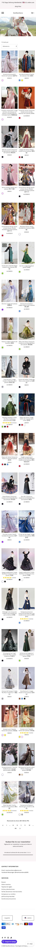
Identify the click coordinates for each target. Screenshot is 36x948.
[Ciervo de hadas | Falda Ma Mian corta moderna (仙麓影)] (27, 366)
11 (25, 825)
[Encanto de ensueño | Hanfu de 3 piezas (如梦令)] (10, 61)
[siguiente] (20, 828)
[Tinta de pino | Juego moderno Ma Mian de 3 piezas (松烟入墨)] (10, 366)
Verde (3, 273)
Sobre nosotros (6, 884)
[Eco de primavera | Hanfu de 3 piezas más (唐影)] (27, 61)
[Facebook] (2, 938)
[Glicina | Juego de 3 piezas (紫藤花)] (10, 291)
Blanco (20, 234)
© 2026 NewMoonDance (8, 946)
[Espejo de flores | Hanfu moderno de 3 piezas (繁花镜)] (27, 137)
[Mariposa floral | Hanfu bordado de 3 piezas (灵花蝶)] (27, 214)
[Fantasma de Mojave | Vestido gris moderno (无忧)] (27, 792)
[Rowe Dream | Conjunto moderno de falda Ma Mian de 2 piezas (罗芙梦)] (10, 483)
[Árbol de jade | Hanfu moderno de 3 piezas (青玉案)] (10, 792)
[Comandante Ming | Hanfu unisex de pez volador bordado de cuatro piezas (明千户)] (27, 175)
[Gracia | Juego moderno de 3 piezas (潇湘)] (10, 328)
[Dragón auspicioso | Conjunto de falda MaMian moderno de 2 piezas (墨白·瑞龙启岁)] (27, 444)
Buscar (4, 882)
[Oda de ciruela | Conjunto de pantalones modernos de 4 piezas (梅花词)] (10, 137)
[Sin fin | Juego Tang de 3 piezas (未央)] (27, 253)
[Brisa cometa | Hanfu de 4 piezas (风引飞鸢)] (10, 175)
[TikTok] (11, 938)
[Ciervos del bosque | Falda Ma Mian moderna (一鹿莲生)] (10, 678)
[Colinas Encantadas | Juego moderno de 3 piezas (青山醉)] (27, 291)
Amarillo (22, 80)
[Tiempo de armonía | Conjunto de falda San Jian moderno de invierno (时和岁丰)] (27, 599)
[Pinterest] (5, 938)
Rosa (3, 80)
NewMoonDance (18, 13)
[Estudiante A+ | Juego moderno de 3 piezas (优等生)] (27, 678)
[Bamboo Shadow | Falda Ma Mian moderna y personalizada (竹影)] (10, 404)
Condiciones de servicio (9, 899)
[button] (7, 422)
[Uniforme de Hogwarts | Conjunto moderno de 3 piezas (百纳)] (27, 640)
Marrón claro (22, 775)
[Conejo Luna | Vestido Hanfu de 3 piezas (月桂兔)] (10, 716)
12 (29, 825)
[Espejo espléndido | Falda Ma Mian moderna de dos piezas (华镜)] (10, 559)
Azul (20, 80)
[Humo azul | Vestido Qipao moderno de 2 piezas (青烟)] (10, 253)
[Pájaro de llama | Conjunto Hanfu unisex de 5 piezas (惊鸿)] (10, 444)
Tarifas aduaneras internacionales (12, 891)
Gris (3, 387)
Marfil (20, 814)
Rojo (20, 118)
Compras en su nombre (8, 894)
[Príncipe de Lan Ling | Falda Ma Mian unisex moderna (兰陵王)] (10, 640)
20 (15, 828)
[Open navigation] (4, 12)
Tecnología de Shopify (21, 946)
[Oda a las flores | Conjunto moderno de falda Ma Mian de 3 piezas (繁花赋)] (27, 328)
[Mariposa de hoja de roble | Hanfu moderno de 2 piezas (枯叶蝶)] (27, 754)
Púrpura (3, 310)
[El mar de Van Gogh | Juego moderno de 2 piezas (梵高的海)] (27, 521)
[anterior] (3, 825)
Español (7, 918)
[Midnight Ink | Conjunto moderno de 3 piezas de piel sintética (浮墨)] (10, 599)
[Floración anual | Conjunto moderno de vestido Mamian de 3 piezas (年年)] (27, 98)
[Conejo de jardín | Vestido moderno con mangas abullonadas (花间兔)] (10, 754)
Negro (3, 157)
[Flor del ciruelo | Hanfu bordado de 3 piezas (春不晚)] (10, 521)
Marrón (20, 699)
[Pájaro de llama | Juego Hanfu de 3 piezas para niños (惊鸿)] (27, 404)
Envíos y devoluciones (8, 889)
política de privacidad (8, 896)
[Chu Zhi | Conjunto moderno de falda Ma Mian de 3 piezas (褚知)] (27, 483)
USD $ (29, 918)
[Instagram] (8, 938)
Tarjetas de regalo (7, 887)
